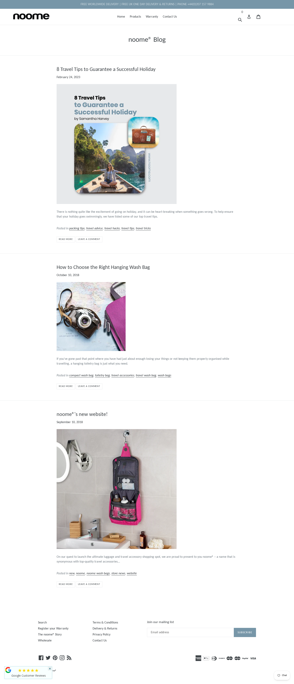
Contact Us (170, 16)
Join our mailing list (160, 622)
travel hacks (112, 228)
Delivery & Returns (105, 628)
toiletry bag (102, 375)
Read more (66, 239)
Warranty (152, 16)
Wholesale (45, 640)
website (132, 573)
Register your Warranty (53, 628)
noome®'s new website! (82, 414)
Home (121, 16)
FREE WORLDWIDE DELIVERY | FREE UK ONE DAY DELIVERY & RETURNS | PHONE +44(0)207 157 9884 (147, 4)
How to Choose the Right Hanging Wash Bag (103, 267)
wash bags (164, 375)
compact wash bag (81, 375)
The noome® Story (50, 634)
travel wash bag (146, 375)
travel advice (94, 228)
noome (80, 573)
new (71, 573)
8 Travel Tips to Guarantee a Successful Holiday (106, 69)
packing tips (77, 228)
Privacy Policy (101, 634)
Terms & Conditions (105, 622)
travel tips (127, 228)
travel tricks (143, 228)
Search (42, 622)
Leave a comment (89, 239)
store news (118, 573)
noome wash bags (98, 573)
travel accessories (122, 375)
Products (135, 16)
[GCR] (8, 670)
